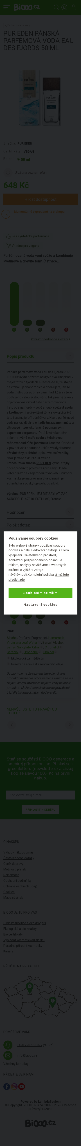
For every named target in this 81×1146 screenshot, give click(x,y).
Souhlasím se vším (40, 593)
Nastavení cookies (41, 604)
